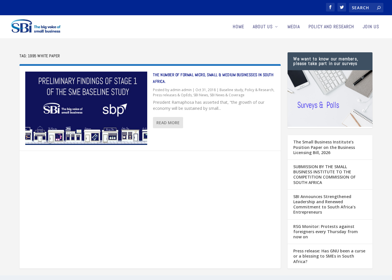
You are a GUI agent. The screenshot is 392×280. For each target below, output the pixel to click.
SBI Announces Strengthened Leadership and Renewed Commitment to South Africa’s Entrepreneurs (324, 204)
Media (294, 27)
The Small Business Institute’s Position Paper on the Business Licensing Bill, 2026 (324, 147)
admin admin (181, 89)
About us (263, 27)
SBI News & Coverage (227, 95)
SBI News (200, 95)
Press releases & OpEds (172, 95)
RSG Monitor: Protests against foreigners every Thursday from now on (325, 231)
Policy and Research (331, 27)
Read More (168, 122)
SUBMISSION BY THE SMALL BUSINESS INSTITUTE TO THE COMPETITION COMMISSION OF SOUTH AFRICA (324, 174)
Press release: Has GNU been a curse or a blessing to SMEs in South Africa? (329, 256)
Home (238, 27)
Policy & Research (259, 89)
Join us (371, 27)
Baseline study (231, 89)
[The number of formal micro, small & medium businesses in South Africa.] (86, 108)
